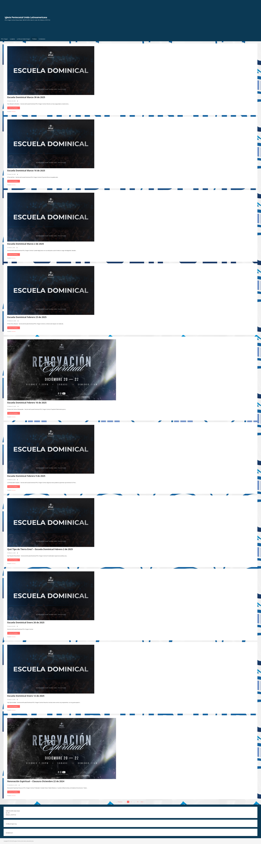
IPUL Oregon (4, 39)
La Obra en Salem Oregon (23, 39)
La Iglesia (12, 39)
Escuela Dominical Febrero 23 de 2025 (26, 317)
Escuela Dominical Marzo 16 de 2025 (26, 170)
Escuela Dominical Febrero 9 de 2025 (26, 475)
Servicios (14, 111)
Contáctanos (42, 39)
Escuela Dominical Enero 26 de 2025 (25, 622)
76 (137, 802)
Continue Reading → (13, 108)
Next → (143, 802)
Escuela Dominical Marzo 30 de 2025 (26, 97)
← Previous (119, 802)
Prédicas (34, 39)
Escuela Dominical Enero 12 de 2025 (25, 695)
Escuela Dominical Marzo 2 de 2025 (25, 243)
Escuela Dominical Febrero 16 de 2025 (26, 402)
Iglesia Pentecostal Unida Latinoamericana (26, 17)
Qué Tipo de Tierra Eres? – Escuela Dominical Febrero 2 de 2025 (40, 549)
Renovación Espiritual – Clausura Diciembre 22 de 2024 (35, 781)
